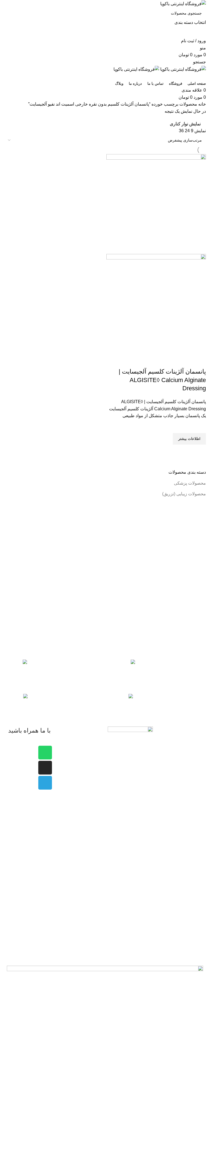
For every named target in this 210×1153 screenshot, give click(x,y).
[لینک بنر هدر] (105, 576)
